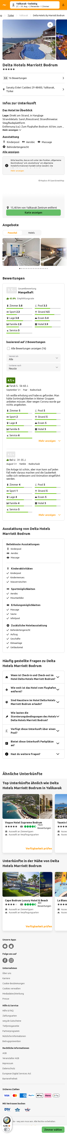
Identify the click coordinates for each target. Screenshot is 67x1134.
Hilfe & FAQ (8, 1010)
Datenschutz (8, 1068)
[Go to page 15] (43, 268)
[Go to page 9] (33, 268)
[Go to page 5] (26, 268)
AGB (4, 1053)
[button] (28, 39)
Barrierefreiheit (9, 1078)
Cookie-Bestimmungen (13, 983)
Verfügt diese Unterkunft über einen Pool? (33, 731)
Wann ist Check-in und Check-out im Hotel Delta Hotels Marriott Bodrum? (33, 677)
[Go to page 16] (45, 268)
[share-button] (50, 24)
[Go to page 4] (24, 268)
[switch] (7, 1129)
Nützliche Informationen (14, 1036)
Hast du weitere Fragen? (25, 754)
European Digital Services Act (16, 1073)
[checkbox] (8, 348)
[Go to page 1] (19, 268)
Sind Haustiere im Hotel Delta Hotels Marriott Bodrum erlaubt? (33, 702)
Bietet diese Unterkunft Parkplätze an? (32, 743)
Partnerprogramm (10, 1031)
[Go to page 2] (21, 268)
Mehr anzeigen (17, 171)
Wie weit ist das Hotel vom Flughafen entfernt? (33, 689)
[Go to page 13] (40, 268)
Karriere (6, 978)
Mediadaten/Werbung (13, 993)
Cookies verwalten (11, 988)
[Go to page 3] (23, 268)
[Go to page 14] (42, 268)
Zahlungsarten (9, 1016)
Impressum (7, 1063)
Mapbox (44, 181)
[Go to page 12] (38, 268)
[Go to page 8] (31, 268)
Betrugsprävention (11, 1041)
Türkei (11, 15)
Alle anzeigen (10, 152)
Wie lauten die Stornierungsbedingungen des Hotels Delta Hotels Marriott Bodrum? (33, 716)
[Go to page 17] (47, 268)
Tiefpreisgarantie (10, 1026)
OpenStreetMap (57, 181)
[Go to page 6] (28, 268)
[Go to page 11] (36, 268)
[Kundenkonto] (63, 5)
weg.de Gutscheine (11, 1021)
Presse (5, 999)
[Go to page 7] (30, 268)
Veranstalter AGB (10, 1058)
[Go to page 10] (35, 268)
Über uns (6, 973)
